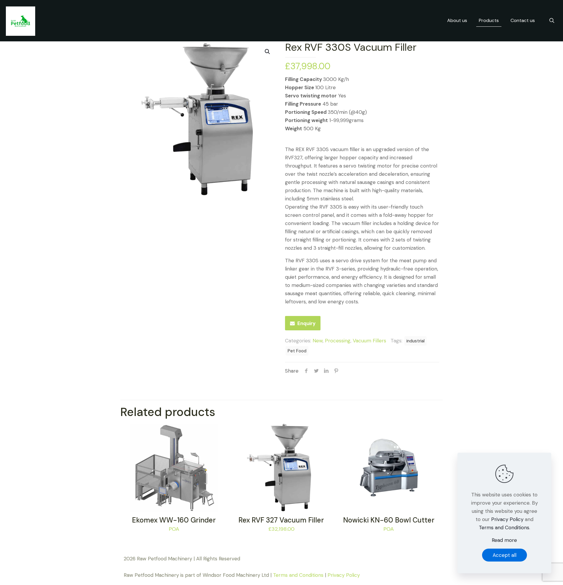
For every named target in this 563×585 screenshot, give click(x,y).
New (318, 340)
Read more (504, 540)
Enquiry (306, 323)
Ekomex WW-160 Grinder (174, 520)
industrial (415, 341)
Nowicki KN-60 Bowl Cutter (389, 520)
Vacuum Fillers (369, 340)
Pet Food (297, 351)
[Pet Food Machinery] (20, 20)
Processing (337, 340)
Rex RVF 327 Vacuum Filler (281, 520)
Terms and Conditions (298, 575)
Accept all (504, 555)
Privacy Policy (344, 575)
